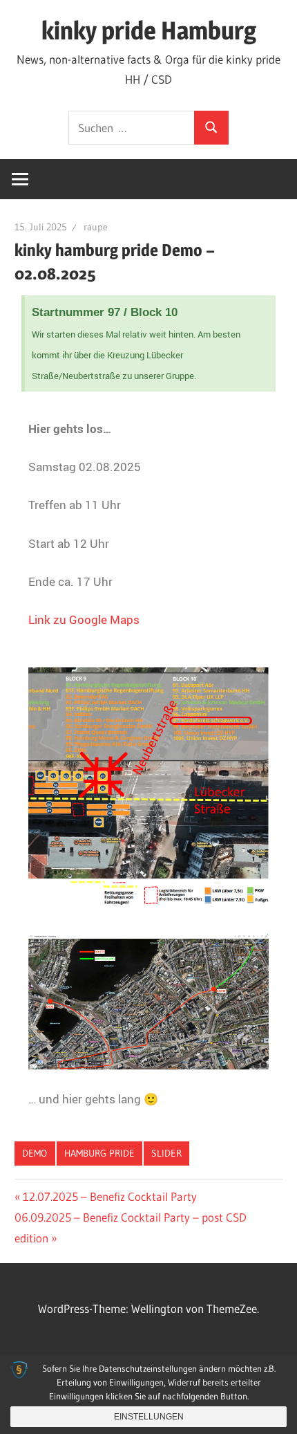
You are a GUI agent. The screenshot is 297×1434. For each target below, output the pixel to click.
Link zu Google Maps (84, 619)
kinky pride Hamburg (148, 30)
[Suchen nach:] (131, 128)
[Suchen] (211, 128)
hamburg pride (99, 1153)
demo (34, 1153)
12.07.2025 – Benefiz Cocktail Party (109, 1196)
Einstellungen (149, 1417)
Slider (166, 1153)
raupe (96, 227)
